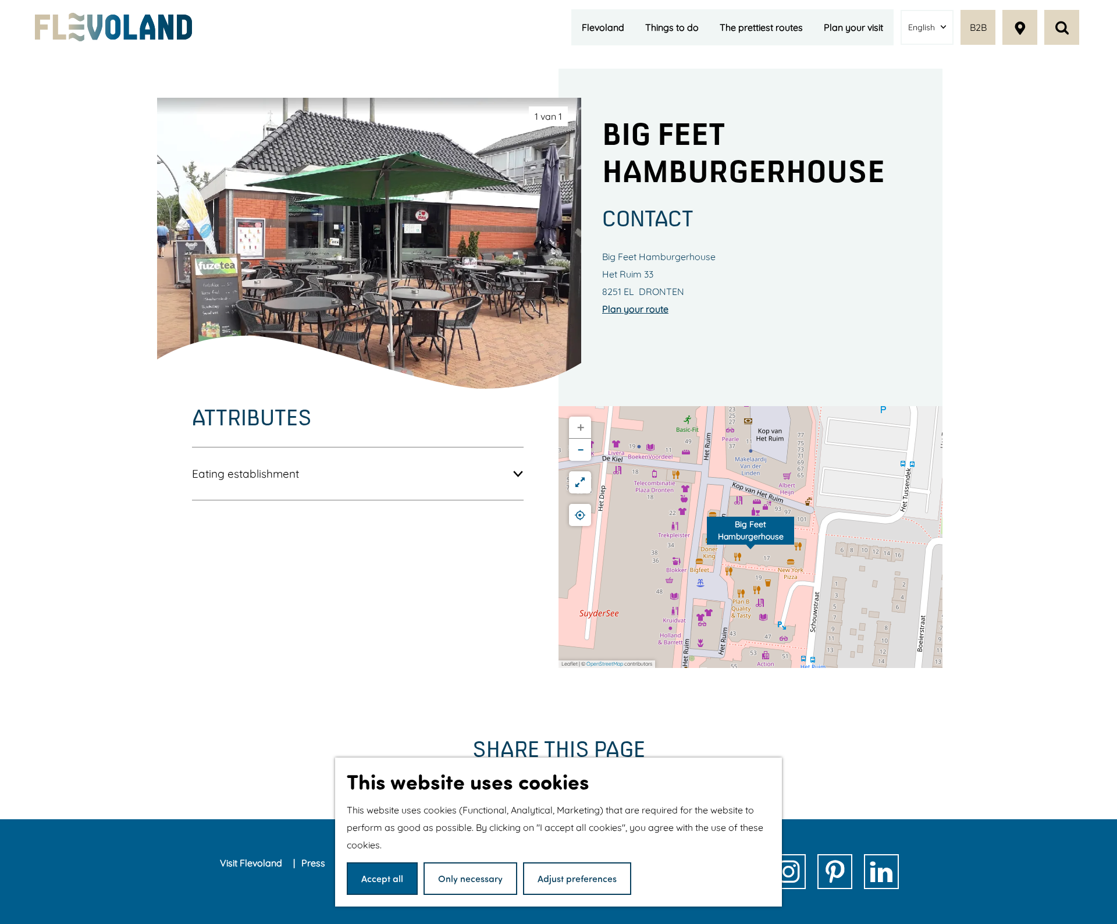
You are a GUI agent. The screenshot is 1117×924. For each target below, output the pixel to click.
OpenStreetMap (604, 663)
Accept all (382, 878)
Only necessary (470, 878)
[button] (750, 537)
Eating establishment (245, 474)
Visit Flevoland (252, 863)
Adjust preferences (577, 878)
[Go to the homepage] (113, 27)
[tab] (548, 116)
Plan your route (635, 309)
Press (314, 863)
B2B (978, 27)
